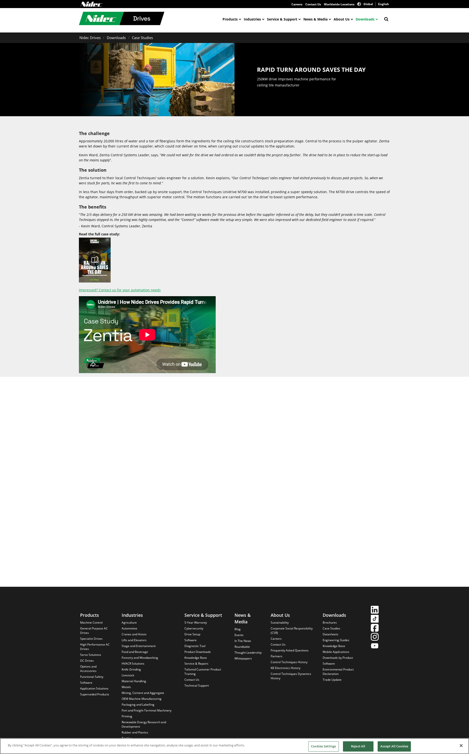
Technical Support (196, 685)
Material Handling (134, 681)
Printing (127, 716)
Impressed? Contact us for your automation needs (120, 290)
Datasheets (330, 634)
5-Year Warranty (195, 622)
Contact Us (313, 4)
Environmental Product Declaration (338, 671)
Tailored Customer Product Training (202, 671)
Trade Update (332, 680)
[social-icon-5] (375, 646)
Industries (252, 19)
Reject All (358, 746)
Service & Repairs (196, 663)
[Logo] (92, 4)
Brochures (330, 622)
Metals (126, 687)
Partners (276, 656)
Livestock (128, 675)
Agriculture (129, 622)
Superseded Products (94, 694)
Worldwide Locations (339, 4)
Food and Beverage (135, 652)
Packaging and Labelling (138, 704)
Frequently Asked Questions (290, 650)
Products (230, 19)
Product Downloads (197, 652)
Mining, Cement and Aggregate (143, 693)
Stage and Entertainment (139, 646)
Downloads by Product (338, 658)
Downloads (365, 19)
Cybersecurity (193, 628)
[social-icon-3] (375, 628)
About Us (342, 19)
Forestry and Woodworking (140, 658)
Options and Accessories (88, 668)
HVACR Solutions (133, 663)
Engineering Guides (336, 640)
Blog (237, 629)
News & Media (315, 19)
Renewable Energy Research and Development (144, 724)
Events (239, 635)
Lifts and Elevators (134, 640)
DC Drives (87, 661)
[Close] (461, 745)
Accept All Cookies (394, 746)
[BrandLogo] (121, 19)
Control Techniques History (289, 662)
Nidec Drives (90, 37)
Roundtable (242, 647)
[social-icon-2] (375, 619)
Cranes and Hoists (134, 634)
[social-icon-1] (375, 610)
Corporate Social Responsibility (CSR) (292, 630)
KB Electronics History (285, 668)
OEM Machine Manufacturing (141, 699)
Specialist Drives (91, 639)
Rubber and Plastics (135, 732)
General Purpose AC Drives (94, 630)
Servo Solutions (90, 655)
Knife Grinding (131, 669)
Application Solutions (94, 688)
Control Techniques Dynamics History (291, 676)
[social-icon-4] (375, 637)
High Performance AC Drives (95, 646)
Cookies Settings (323, 746)
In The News (242, 641)
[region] (234, 746)
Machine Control (91, 622)
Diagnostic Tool (194, 646)
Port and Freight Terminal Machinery (146, 710)
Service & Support (282, 19)
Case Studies (142, 37)
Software (86, 683)
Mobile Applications (336, 652)
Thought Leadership (248, 652)
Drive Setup (192, 634)
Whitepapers (243, 658)
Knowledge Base (195, 658)
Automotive (129, 628)
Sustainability (280, 622)
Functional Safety (91, 677)
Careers (296, 4)
